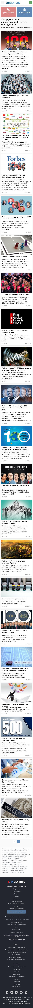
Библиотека (16, 981)
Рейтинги (16, 979)
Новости (16, 944)
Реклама (16, 894)
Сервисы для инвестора (16, 940)
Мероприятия (16, 986)
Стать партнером (16, 891)
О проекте (16, 889)
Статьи (13, 27)
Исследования (5, 27)
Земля (16, 927)
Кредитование (16, 955)
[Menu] (2, 2)
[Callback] (30, 2)
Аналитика (16, 964)
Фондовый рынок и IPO (16, 957)
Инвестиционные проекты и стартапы (16, 920)
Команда (16, 896)
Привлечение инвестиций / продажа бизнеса (16, 936)
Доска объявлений (16, 901)
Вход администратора (16, 908)
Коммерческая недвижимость (16, 924)
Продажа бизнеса (16, 922)
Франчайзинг (16, 929)
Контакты (17, 906)
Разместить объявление (17, 912)
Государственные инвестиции (16, 952)
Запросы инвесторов (16, 932)
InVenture (16, 886)
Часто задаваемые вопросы (16, 904)
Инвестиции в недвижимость (16, 959)
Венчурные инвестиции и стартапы (16, 950)
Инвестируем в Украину (16, 977)
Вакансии (16, 899)
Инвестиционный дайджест (16, 967)
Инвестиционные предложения (16, 917)
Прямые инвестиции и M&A (16, 947)
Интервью (20, 27)
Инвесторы (16, 984)
